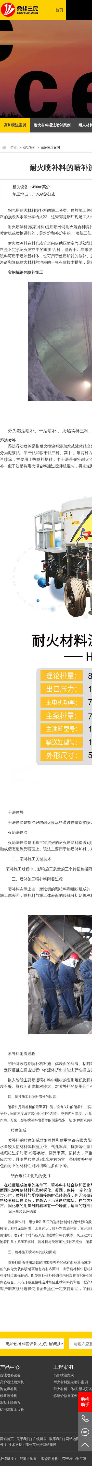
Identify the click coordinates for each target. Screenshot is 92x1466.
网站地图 (72, 1439)
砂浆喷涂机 (8, 1396)
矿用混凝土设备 (12, 1409)
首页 (59, 10)
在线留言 (40, 1439)
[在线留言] (85, 1431)
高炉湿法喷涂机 (12, 1382)
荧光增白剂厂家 (74, 1459)
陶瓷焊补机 (8, 1389)
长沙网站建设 (46, 1445)
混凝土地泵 (28, 1459)
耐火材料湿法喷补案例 (52, 125)
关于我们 (23, 1439)
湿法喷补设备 (10, 1375)
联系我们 (56, 1439)
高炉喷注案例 (15, 125)
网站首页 (7, 1439)
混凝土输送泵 (10, 1403)
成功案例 (29, 147)
